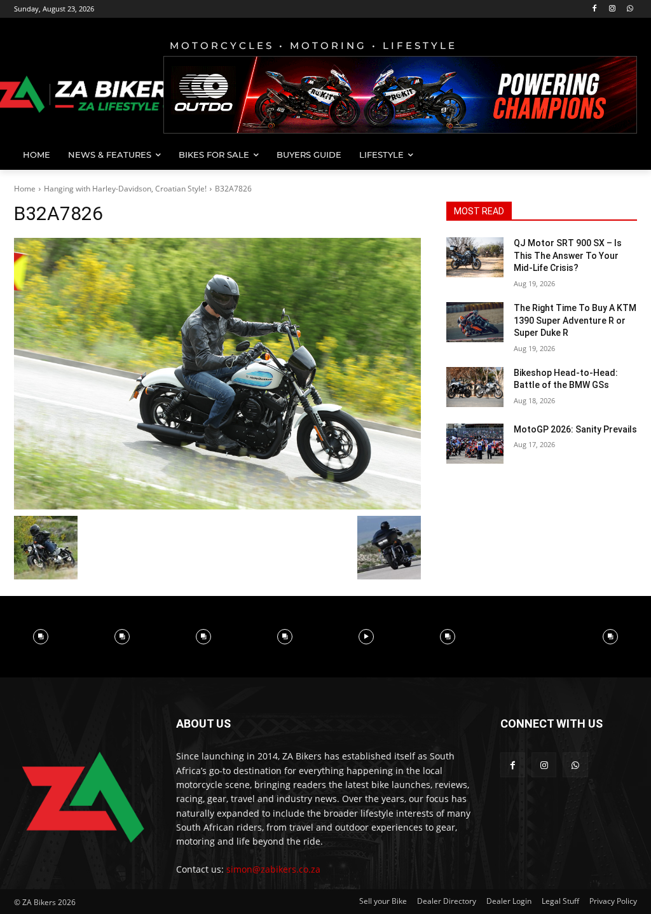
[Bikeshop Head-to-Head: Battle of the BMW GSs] (475, 387)
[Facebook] (594, 9)
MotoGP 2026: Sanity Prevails (575, 429)
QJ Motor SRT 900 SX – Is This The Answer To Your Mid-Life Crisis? (568, 255)
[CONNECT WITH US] (568, 742)
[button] (621, 154)
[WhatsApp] (629, 9)
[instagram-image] (40, 636)
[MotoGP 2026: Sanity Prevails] (475, 444)
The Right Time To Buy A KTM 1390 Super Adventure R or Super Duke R (575, 320)
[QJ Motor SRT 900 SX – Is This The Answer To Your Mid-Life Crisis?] (475, 257)
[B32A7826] (217, 373)
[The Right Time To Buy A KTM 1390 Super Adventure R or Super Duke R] (475, 322)
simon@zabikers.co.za (273, 869)
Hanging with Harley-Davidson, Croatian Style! (125, 188)
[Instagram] (612, 9)
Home (25, 188)
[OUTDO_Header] (400, 95)
